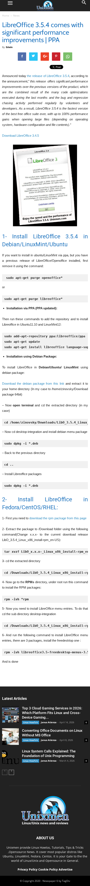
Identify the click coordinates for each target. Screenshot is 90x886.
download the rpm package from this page (57, 518)
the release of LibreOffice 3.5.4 (48, 76)
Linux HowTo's (30, 722)
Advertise (65, 869)
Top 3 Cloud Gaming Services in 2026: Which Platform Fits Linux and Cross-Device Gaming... (52, 712)
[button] (84, 5)
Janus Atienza (49, 722)
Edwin (9, 47)
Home (5, 15)
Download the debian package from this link (33, 383)
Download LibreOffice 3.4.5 (20, 135)
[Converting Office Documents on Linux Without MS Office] (10, 736)
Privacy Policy (27, 869)
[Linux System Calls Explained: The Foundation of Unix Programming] (10, 757)
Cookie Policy (48, 869)
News (16, 15)
